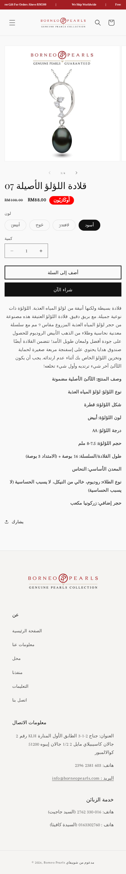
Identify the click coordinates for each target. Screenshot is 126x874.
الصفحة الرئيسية (27, 631)
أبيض (18, 226)
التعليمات (20, 686)
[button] (12, 22)
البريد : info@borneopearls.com (83, 778)
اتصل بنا (19, 700)
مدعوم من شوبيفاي (80, 863)
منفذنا (17, 672)
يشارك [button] (18, 522)
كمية (8, 238)
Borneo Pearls (54, 863)
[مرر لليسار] (49, 173)
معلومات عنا (23, 644)
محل (16, 658)
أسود (89, 225)
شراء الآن (63, 289)
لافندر (67, 226)
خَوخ (43, 226)
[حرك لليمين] (76, 173)
